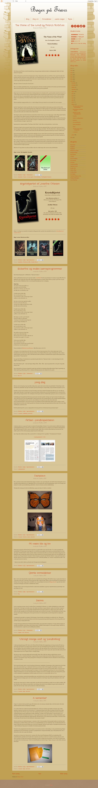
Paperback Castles (74, 166)
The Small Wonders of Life (75, 176)
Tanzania (75, 58)
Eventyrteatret (81, 53)
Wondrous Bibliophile (74, 178)
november (74, 85)
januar (73, 134)
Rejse (70, 19)
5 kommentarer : (30, 373)
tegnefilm (74, 61)
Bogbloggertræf (83, 51)
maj (72, 98)
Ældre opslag (63, 773)
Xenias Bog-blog (73, 180)
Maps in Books (78, 56)
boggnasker (72, 60)
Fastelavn (39, 476)
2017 (71, 68)
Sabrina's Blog (73, 170)
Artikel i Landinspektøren (40, 420)
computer (20, 632)
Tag (71, 58)
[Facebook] (78, 27)
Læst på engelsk (30, 177)
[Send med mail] (36, 175)
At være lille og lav (40, 543)
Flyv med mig (73, 160)
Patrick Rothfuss (37, 177)
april (73, 100)
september (74, 89)
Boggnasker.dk (53, 582)
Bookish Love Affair (74, 150)
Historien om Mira (27, 262)
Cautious (72, 156)
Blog (27, 19)
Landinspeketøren (21, 469)
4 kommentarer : (30, 174)
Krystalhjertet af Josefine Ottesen (40, 183)
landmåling (25, 413)
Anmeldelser (46, 19)
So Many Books (73, 172)
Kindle (79, 54)
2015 (71, 72)
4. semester (20, 413)
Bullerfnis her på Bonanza (27, 348)
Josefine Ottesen (34, 262)
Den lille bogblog (73, 158)
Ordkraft (76, 57)
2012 (71, 79)
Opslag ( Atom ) (20, 776)
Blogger (51, 785)
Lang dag (40, 382)
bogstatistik (77, 60)
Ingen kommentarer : (31, 260)
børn (19, 375)
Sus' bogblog (72, 174)
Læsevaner (72, 56)
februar (73, 104)
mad (23, 632)
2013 (71, 77)
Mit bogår (82, 56)
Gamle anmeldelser (40, 573)
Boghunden (72, 148)
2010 (71, 137)
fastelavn (25, 537)
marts (73, 102)
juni (72, 95)
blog (19, 593)
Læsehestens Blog (74, 164)
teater (71, 61)
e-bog (81, 60)
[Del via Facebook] (41, 175)
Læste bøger (60, 19)
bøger (24, 691)
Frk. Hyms (72, 162)
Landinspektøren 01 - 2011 (40, 437)
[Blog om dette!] (37, 175)
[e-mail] (84, 27)
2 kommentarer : (30, 630)
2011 (71, 81)
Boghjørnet (72, 146)
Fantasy (25, 177)
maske (28, 537)
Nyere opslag (16, 773)
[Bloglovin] (75, 27)
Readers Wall (73, 168)
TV (21, 375)
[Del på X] (39, 175)
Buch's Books (73, 154)
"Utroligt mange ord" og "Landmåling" (39, 639)
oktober (73, 87)
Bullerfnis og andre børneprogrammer (40, 269)
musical (84, 60)
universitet (30, 413)
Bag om (36, 19)
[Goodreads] (72, 27)
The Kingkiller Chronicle (46, 177)
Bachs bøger (72, 144)
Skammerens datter (82, 57)
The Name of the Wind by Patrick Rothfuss (39, 25)
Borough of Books (73, 152)
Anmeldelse (20, 177)
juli (72, 93)
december (74, 83)
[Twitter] (81, 27)
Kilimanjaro (73, 54)
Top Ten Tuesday (81, 58)
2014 (71, 74)
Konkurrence (83, 54)
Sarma (39, 600)
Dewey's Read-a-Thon (74, 53)
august (73, 91)
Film (85, 53)
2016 (71, 70)
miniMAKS (38, 277)
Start (40, 773)
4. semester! (40, 698)
